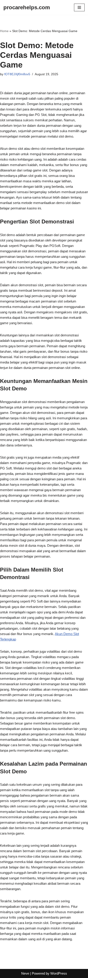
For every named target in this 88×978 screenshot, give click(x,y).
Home (4, 31)
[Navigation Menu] (79, 7)
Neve (25, 973)
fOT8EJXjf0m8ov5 (17, 74)
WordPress (58, 973)
